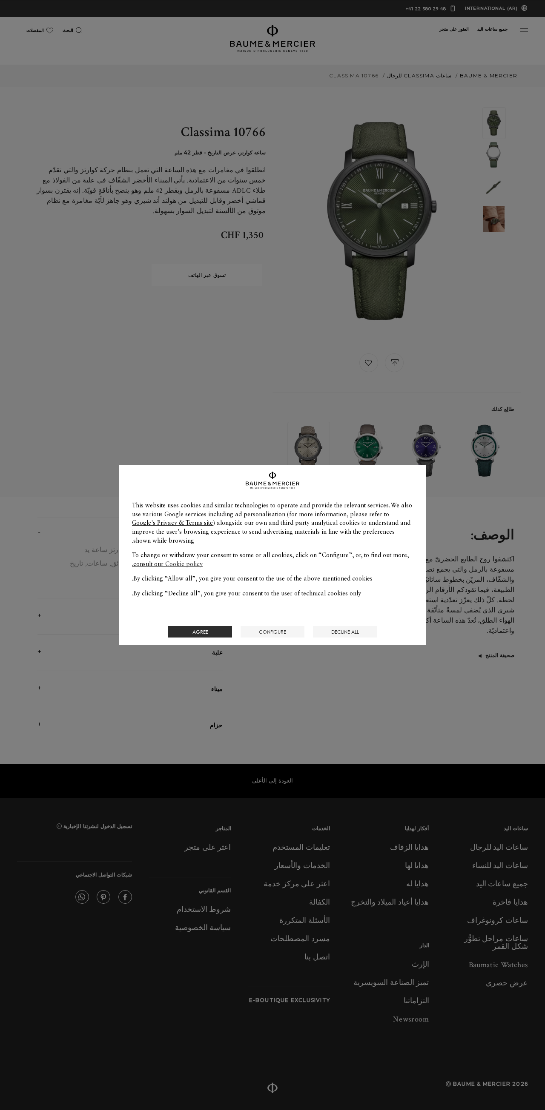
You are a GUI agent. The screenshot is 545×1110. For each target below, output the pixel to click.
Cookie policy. (167, 564)
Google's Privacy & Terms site (172, 522)
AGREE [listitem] (200, 632)
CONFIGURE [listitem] (272, 632)
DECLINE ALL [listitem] (345, 632)
